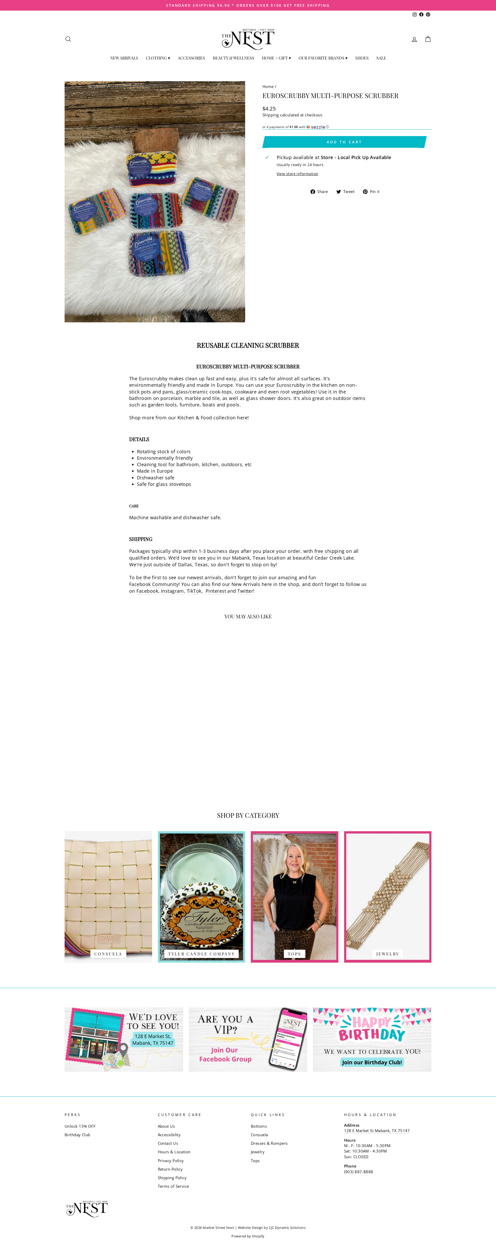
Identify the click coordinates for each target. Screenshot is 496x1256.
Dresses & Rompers (269, 1143)
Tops (255, 1160)
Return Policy (170, 1169)
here (242, 417)
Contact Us (168, 1143)
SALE (381, 58)
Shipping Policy (172, 1177)
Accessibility (169, 1134)
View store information (298, 173)
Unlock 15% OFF (80, 1126)
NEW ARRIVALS (124, 58)
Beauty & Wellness (233, 58)
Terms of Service (173, 1186)
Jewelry (258, 1151)
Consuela (259, 1134)
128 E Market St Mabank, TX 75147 (377, 1130)
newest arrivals (204, 577)
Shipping (270, 114)
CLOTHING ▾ (158, 58)
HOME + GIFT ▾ (276, 58)
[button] (346, 127)
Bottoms (259, 1126)
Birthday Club (77, 1134)
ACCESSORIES (191, 58)
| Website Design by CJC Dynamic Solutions (270, 1227)
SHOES (362, 58)
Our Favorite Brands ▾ (323, 58)
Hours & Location (174, 1151)
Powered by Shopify (247, 1236)
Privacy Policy (171, 1160)
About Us (166, 1126)
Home (268, 86)
